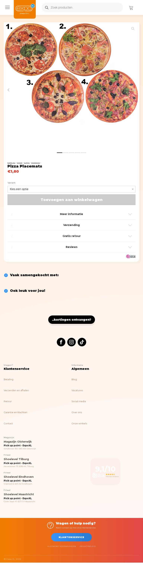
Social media (79, 401)
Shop (19, 163)
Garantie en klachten (15, 412)
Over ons (77, 412)
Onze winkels (79, 423)
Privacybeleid (88, 546)
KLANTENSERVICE (71, 537)
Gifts (27, 163)
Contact (8, 423)
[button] (133, 28)
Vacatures (77, 390)
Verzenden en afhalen (16, 390)
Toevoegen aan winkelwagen (72, 199)
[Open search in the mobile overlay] (82, 7)
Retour (8, 401)
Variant (11, 182)
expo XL (11, 163)
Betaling (8, 379)
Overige (35, 163)
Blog (74, 379)
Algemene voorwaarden (61, 546)
